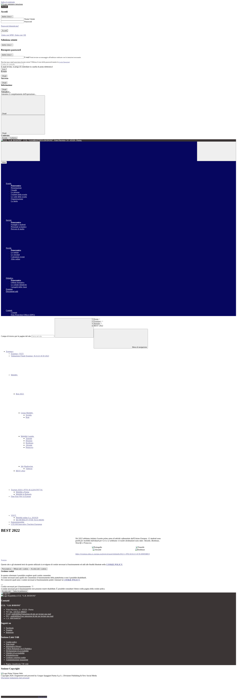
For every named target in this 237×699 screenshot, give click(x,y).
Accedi (4, 7)
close (4, 162)
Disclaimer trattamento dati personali (15, 678)
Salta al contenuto (8, 2)
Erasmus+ (97, 321)
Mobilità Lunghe (27, 436)
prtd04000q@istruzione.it (31, 614)
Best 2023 (20, 394)
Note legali (10, 644)
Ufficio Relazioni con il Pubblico (19, 649)
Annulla (4, 138)
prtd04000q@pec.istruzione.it (32, 616)
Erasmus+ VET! (17, 354)
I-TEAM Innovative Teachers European (26, 524)
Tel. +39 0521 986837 (18, 612)
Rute (27, 417)
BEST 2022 (20, 471)
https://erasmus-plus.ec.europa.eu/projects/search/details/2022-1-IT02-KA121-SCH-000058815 (112, 554)
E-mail (27, 57)
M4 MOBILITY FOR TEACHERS (30, 520)
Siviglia (29, 415)
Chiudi (4, 76)
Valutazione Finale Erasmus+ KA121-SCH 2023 (30, 356)
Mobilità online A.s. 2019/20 (27, 518)
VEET (14, 515)
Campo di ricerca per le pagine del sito (16, 336)
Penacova (29, 447)
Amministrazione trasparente (17, 660)
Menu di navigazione (139, 347)
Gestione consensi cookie (16, 657)
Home (96, 319)
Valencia (29, 469)
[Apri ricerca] (216, 151)
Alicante (29, 445)
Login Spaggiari (64, 62)
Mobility (97, 323)
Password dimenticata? (10, 26)
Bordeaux (29, 443)
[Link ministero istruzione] (12, 4)
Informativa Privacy (13, 646)
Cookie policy (11, 642)
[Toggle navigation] (20, 151)
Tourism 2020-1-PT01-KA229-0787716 (27, 490)
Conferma (13, 138)
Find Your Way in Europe (21, 496)
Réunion (29, 441)
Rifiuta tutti (21, 569)
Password (28, 22)
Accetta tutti (39, 569)
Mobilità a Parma (22, 492)
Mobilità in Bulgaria (23, 494)
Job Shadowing (27, 466)
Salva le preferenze (20, 591)
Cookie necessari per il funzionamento (16, 586)
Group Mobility (27, 413)
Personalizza (6, 569)
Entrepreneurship (17, 522)
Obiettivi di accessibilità (15, 653)
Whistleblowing (12, 655)
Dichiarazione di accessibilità (17, 651)
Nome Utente (29, 19)
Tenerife (29, 438)
